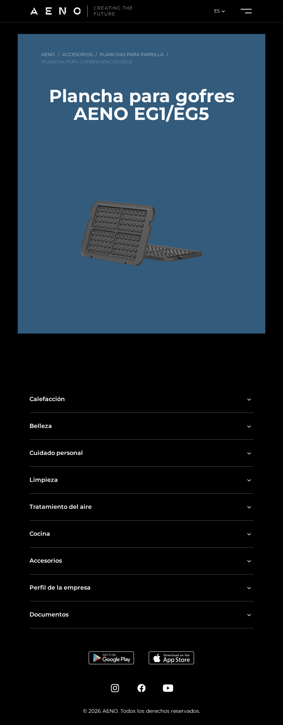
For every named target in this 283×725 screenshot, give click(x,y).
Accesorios (45, 560)
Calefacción (47, 399)
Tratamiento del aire (60, 506)
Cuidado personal (56, 452)
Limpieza (43, 479)
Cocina (39, 533)
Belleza (40, 425)
